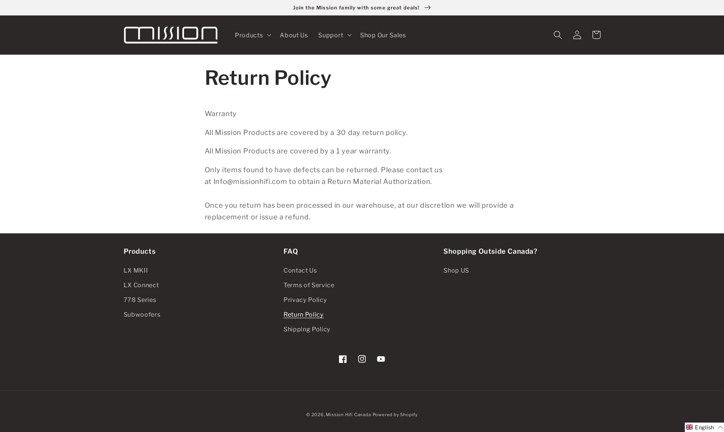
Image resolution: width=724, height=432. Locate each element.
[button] (252, 35)
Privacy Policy (305, 299)
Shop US (456, 270)
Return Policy (304, 314)
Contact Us (300, 270)
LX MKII (136, 270)
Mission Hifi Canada (348, 414)
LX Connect (141, 285)
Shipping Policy (307, 329)
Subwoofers (142, 314)
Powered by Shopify (395, 414)
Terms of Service (309, 285)
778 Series (140, 299)
